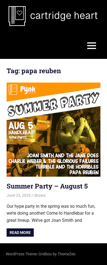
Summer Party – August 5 (47, 186)
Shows (40, 195)
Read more (20, 232)
